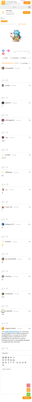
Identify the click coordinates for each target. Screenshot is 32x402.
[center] (20, 362)
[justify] (25, 362)
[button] (11, 362)
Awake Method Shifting (12, 332)
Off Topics (4, 21)
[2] (13, 360)
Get (27, 3)
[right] (22, 362)
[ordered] (3, 360)
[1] (11, 360)
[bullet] (5, 360)
